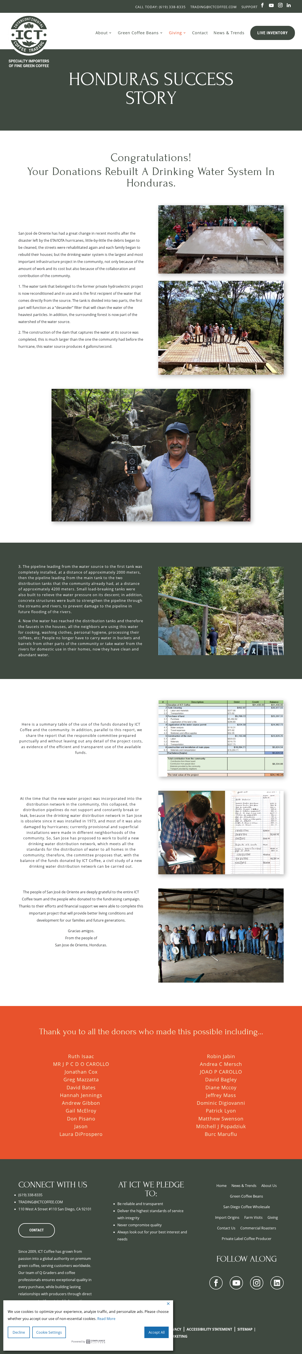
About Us (269, 1185)
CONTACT (36, 1230)
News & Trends (229, 32)
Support (249, 7)
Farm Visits (253, 1217)
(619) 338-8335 (30, 1194)
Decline (19, 1332)
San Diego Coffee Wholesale (246, 1206)
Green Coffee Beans (138, 32)
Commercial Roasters (258, 1228)
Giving (175, 32)
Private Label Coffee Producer (246, 1238)
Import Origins (227, 1217)
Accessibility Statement (209, 1329)
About (102, 32)
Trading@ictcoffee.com (213, 7)
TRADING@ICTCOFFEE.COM (40, 1202)
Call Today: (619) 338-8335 (160, 7)
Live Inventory (272, 32)
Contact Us (226, 1228)
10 (238, 644)
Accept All (157, 1332)
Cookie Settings (49, 1332)
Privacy (173, 1329)
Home (221, 1185)
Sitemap (244, 1329)
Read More (106, 1318)
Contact (200, 32)
